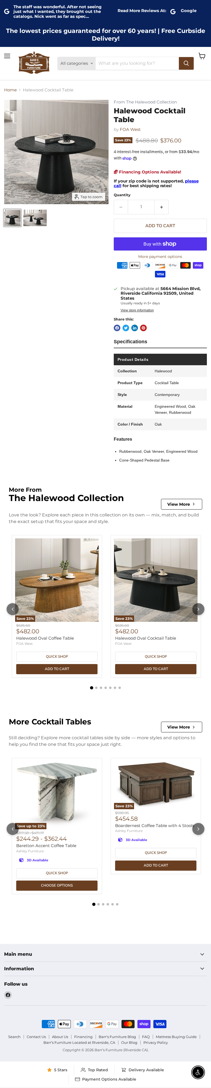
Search (14, 1036)
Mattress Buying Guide (176, 1036)
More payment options (160, 256)
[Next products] (198, 609)
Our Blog (129, 1042)
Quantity (122, 195)
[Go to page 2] (96, 688)
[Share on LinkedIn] (134, 328)
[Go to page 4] (105, 688)
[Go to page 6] (115, 688)
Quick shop (57, 656)
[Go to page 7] (119, 688)
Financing (83, 1036)
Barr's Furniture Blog (117, 1036)
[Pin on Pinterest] (143, 328)
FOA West (130, 129)
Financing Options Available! (149, 172)
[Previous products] (13, 609)
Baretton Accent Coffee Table (46, 845)
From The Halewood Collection (145, 102)
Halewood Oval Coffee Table (45, 638)
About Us (60, 1036)
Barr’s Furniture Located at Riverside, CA (79, 1042)
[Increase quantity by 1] (162, 207)
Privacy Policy (155, 1042)
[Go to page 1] (91, 687)
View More (178, 504)
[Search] (186, 63)
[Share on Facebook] (117, 328)
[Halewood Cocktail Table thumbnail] (12, 218)
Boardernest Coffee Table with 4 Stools (154, 825)
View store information (137, 310)
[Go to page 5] (110, 688)
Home (10, 90)
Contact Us (36, 1036)
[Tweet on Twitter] (126, 328)
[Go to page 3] (101, 688)
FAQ (146, 1036)
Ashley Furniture (30, 851)
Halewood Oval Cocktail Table (145, 638)
